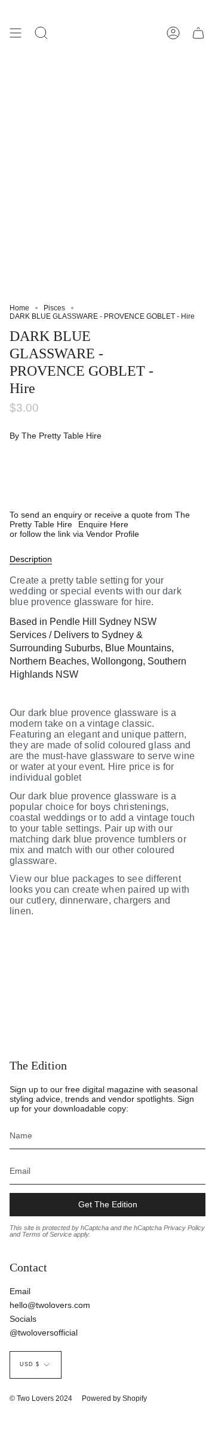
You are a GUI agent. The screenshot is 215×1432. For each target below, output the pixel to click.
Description (31, 559)
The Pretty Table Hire (62, 435)
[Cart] (198, 33)
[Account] (173, 33)
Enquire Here (103, 524)
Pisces (54, 308)
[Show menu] (15, 33)
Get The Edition (107, 1204)
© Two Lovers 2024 (41, 1398)
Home (19, 308)
